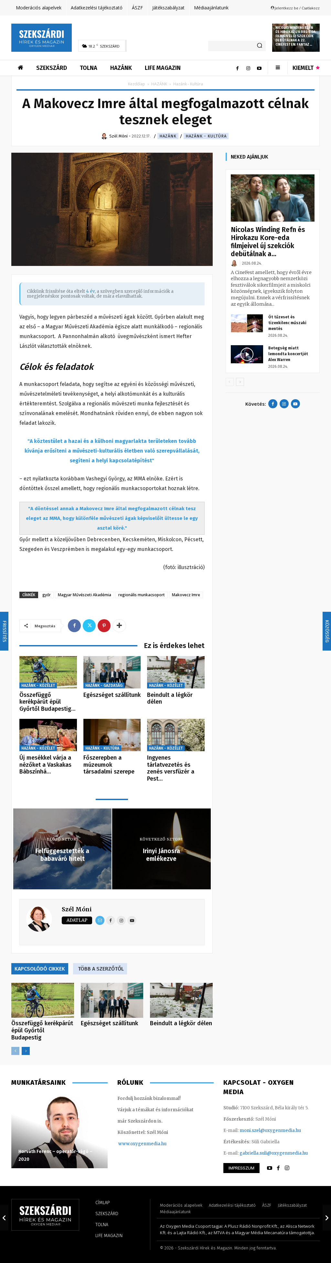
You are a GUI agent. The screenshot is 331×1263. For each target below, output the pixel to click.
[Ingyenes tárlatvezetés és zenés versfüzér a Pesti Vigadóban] (176, 735)
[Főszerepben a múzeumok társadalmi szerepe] (112, 735)
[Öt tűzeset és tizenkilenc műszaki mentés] (247, 323)
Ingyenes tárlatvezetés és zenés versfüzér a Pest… (170, 768)
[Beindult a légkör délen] (176, 672)
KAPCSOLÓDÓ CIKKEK (40, 969)
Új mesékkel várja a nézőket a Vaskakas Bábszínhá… (45, 764)
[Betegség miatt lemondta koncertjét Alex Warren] (247, 354)
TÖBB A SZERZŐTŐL (101, 969)
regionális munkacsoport (141, 595)
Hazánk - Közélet (38, 685)
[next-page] (26, 1051)
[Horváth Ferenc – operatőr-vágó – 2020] (59, 1131)
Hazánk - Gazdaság (104, 685)
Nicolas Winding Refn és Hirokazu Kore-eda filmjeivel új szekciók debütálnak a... (268, 241)
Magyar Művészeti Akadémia (84, 595)
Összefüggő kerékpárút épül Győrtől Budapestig (42, 1030)
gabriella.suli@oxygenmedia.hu (274, 1153)
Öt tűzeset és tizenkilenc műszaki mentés (287, 323)
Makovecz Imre (186, 595)
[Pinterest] (104, 625)
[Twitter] (89, 625)
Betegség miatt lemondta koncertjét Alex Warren (288, 354)
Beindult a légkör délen (170, 698)
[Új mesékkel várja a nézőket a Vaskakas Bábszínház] (48, 735)
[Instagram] (248, 68)
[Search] (259, 46)
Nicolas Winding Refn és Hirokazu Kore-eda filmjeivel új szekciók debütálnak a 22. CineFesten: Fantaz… (295, 36)
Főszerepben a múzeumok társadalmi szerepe (108, 764)
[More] (119, 625)
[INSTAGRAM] (287, 1168)
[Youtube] (259, 68)
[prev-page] (15, 1051)
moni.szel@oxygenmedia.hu (270, 1130)
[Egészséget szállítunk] (112, 672)
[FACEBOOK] (278, 1168)
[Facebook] (237, 68)
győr (46, 595)
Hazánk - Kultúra (206, 136)
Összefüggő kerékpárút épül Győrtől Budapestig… (47, 701)
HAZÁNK (159, 84)
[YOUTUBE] (269, 1168)
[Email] (99, 920)
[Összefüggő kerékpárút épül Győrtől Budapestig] (48, 672)
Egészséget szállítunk (112, 694)
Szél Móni (77, 909)
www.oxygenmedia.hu (142, 1144)
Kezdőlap (136, 84)
